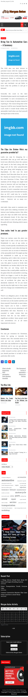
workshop (6, 510)
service (13, 502)
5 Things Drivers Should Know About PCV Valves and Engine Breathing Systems (17, 421)
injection (23, 487)
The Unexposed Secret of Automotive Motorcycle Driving (21, 372)
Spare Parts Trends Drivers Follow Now (17, 445)
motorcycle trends (5, 496)
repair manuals (23, 499)
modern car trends (5, 492)
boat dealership (23, 483)
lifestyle (13, 490)
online (12, 496)
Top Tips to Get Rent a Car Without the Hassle (21, 400)
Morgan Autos (18, 652)
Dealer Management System (7, 485)
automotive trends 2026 (7, 483)
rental (4, 499)
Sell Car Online (5, 502)
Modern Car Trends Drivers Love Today (7, 399)
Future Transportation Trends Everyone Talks (17, 429)
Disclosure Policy (15, 690)
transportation (8, 505)
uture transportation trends (20, 508)
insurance (5, 490)
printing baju (23, 496)
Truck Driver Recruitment (7, 508)
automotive (8, 480)
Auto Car (3, 38)
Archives (4, 464)
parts (17, 496)
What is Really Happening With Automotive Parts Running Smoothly (6, 373)
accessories (22, 477)
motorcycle (20, 492)
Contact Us (5, 690)
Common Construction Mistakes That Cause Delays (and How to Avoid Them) (17, 437)
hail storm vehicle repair (7, 487)
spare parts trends (22, 502)
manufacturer (21, 490)
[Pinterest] (9, 361)
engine (17, 485)
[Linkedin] (13, 361)
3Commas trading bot (6, 477)
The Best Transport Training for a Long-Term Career (17, 453)
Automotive (6, 529)
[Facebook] (2, 361)
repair (13, 499)
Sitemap (23, 690)
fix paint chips (23, 485)
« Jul (13, 628)
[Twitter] (6, 361)
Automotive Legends (21, 480)
